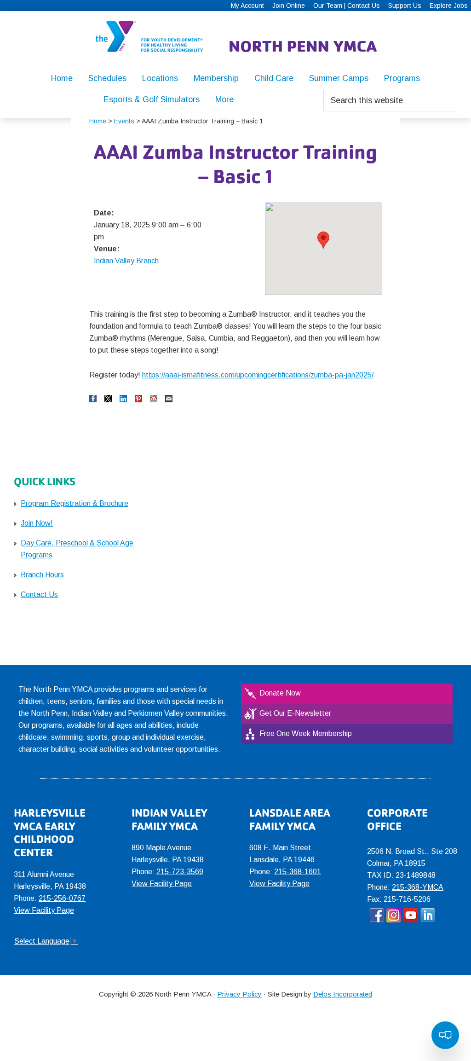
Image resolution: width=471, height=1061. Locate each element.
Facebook (376, 915)
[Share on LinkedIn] (123, 398)
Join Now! (37, 523)
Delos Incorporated (342, 994)
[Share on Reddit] (153, 398)
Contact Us (39, 594)
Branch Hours (42, 575)
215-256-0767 (62, 898)
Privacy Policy (239, 994)
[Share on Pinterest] (138, 398)
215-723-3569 (179, 871)
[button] (323, 240)
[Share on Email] (168, 398)
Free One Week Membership (305, 733)
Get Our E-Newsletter (295, 713)
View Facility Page (44, 910)
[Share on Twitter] (108, 398)
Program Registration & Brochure (74, 503)
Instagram (393, 915)
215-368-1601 (297, 871)
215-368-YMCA (417, 887)
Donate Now (280, 693)
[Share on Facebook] (93, 398)
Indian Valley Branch (126, 261)
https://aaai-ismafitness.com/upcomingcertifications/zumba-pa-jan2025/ (257, 375)
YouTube (410, 915)
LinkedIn (427, 915)
